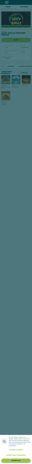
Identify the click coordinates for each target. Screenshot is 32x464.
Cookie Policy (12, 445)
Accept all (16, 460)
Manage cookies (16, 450)
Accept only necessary (16, 455)
